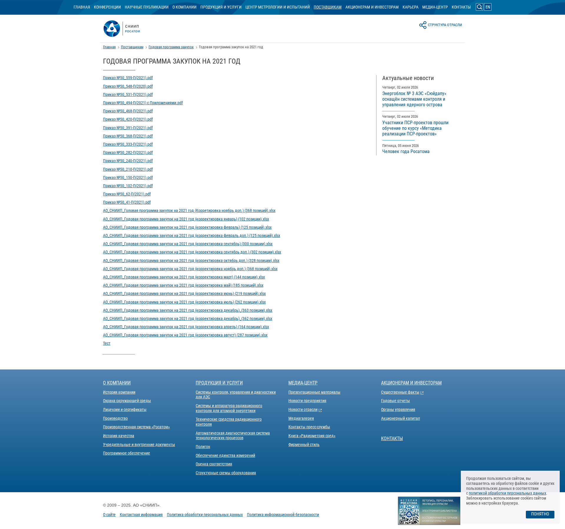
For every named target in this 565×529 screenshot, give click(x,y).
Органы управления (398, 409)
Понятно (540, 514)
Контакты (461, 7)
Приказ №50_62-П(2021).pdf (127, 194)
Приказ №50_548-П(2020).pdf (128, 86)
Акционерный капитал (400, 418)
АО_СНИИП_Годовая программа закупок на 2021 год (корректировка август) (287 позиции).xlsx (185, 335)
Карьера (410, 7)
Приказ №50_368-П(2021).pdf (128, 136)
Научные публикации (147, 7)
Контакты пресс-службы (309, 426)
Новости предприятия (307, 400)
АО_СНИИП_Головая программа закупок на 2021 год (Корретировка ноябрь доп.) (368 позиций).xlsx (189, 210)
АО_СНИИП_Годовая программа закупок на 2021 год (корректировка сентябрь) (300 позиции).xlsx (187, 243)
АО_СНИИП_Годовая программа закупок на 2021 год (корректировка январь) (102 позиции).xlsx (186, 219)
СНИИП (129, 28)
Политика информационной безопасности (283, 514)
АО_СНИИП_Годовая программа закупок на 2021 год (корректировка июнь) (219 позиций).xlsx (184, 293)
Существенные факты (400, 392)
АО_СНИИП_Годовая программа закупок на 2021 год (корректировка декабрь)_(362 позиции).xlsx (187, 318)
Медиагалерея (301, 418)
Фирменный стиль (304, 444)
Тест (106, 343)
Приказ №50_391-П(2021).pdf (128, 127)
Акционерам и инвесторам (372, 7)
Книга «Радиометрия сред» (311, 435)
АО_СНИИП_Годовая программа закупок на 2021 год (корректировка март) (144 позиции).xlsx (184, 277)
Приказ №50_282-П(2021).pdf (128, 152)
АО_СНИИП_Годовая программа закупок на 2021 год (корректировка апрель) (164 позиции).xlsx (186, 326)
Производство (115, 418)
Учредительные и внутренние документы (139, 444)
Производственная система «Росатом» (136, 426)
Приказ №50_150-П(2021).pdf (128, 177)
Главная (82, 7)
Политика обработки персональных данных (205, 514)
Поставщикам (328, 7)
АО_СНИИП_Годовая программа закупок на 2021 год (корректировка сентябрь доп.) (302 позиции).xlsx (192, 252)
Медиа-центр (435, 7)
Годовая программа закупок (171, 47)
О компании (184, 7)
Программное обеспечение (126, 453)
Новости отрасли (303, 409)
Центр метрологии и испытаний (277, 7)
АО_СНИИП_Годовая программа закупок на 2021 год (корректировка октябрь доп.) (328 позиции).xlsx (191, 260)
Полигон (203, 446)
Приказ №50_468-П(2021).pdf (128, 111)
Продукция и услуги (221, 7)
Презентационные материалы (314, 392)
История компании (119, 392)
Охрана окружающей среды (127, 400)
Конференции (107, 7)
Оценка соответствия (214, 464)
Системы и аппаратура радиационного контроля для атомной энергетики (229, 408)
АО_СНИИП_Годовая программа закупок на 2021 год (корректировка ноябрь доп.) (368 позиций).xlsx (190, 268)
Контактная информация (141, 514)
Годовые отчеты (395, 400)
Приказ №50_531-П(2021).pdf (128, 94)
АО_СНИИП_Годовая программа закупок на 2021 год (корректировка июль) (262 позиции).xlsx (184, 302)
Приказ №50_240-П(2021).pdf (128, 160)
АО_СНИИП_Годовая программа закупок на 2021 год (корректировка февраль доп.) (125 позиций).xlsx (191, 235)
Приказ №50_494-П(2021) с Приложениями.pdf (143, 102)
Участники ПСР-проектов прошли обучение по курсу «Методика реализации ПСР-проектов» (415, 128)
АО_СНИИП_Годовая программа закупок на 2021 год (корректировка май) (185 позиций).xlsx (183, 285)
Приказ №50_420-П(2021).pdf (128, 119)
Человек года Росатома (406, 151)
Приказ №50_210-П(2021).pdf (128, 169)
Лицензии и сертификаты (125, 409)
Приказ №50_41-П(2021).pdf (127, 202)
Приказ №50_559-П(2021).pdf (128, 77)
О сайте (109, 514)
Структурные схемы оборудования (226, 472)
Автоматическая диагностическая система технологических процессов (233, 435)
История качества (118, 435)
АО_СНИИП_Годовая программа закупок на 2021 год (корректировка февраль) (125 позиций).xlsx (187, 227)
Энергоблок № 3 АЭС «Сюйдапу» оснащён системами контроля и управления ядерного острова (414, 99)
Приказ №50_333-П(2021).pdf (128, 144)
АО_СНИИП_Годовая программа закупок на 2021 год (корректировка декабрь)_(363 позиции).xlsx (187, 310)
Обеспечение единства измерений (225, 455)
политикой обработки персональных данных (507, 493)
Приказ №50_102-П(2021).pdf (128, 185)
